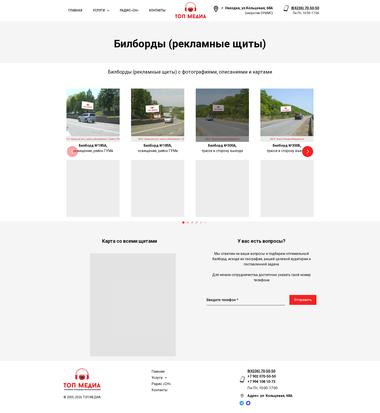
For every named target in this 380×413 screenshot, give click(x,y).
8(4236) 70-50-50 (305, 8)
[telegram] (241, 403)
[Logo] (190, 10)
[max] (248, 403)
